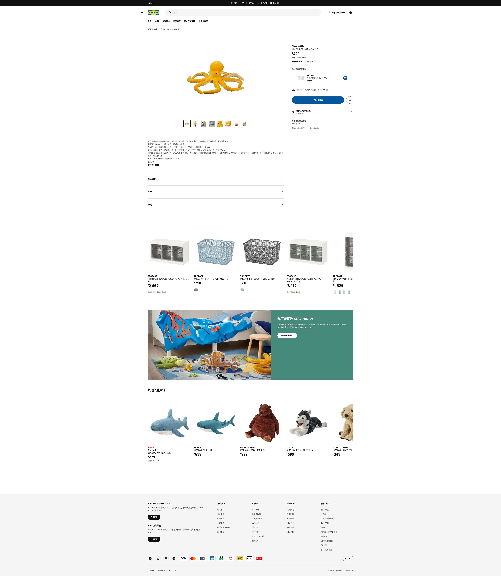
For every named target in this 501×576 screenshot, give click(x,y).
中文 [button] (346, 558)
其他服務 (220, 532)
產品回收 (255, 540)
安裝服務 (220, 523)
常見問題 (255, 532)
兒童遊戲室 (165, 29)
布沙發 (324, 514)
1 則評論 (310, 61)
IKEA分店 (290, 523)
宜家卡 (236, 3)
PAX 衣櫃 (325, 523)
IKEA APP (290, 532)
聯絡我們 (255, 527)
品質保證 (255, 523)
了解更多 (154, 517)
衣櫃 (323, 527)
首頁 (149, 29)
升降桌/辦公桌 (327, 540)
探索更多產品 (326, 549)
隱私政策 (331, 570)
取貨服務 (220, 514)
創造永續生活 (292, 518)
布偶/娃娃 (175, 29)
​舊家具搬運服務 (223, 527)
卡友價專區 (203, 21)
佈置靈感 (166, 21)
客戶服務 (255, 509)
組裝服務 (220, 518)
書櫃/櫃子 (325, 536)
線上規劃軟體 (257, 518)
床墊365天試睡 (258, 536)
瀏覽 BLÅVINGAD (287, 335)
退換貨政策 (256, 514)
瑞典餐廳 (276, 3)
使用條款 (339, 570)
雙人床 (324, 545)
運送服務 (220, 509)
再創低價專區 (189, 21)
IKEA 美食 (291, 527)
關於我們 (290, 509)
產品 (155, 29)
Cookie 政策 (349, 570)
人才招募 (290, 514)
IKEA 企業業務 (250, 3)
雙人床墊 (325, 509)
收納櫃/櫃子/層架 (328, 518)
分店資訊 (264, 3)
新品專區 (177, 21)
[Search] (170, 12)
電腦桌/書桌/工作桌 (329, 532)
